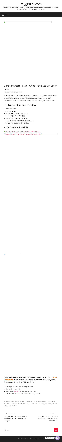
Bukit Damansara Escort (12, 401)
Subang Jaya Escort (49, 401)
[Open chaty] (57, 438)
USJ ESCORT (12, 406)
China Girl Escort (10, 403)
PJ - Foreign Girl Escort (26, 401)
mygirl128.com (31, 4)
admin (20, 92)
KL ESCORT (19, 403)
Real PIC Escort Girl (38, 401)
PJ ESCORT (26, 403)
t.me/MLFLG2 (17, 391)
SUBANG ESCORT (34, 403)
